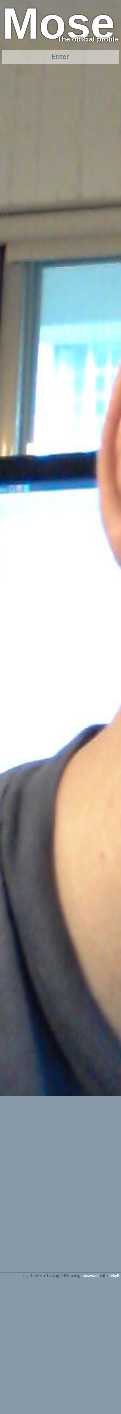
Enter (60, 57)
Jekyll (114, 1276)
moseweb (90, 1276)
